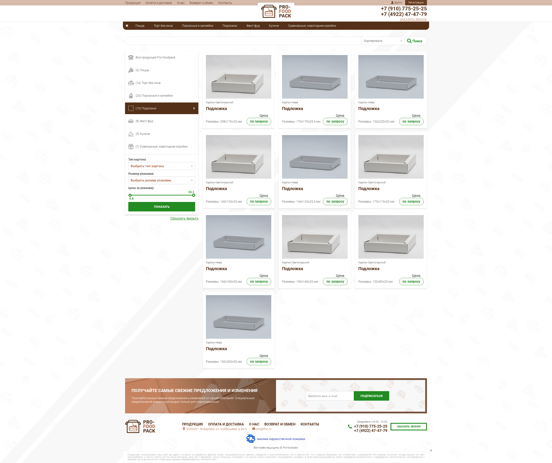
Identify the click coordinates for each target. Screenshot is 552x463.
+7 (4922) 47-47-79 (404, 14)
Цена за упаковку (141, 188)
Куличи (274, 25)
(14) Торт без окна (148, 83)
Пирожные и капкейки (197, 25)
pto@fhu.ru (263, 429)
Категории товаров (128, 25)
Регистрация (416, 2)
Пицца (139, 25)
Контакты (225, 3)
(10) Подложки (146, 108)
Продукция (133, 3)
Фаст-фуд (253, 25)
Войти (398, 2)
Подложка (216, 108)
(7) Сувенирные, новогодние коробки (162, 146)
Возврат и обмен (201, 3)
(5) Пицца (142, 70)
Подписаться (372, 396)
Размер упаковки (141, 173)
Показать (162, 206)
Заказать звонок (413, 19)
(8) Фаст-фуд (144, 121)
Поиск (417, 41)
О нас (181, 3)
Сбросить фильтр (184, 218)
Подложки (230, 25)
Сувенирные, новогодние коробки (312, 25)
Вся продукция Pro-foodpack (156, 57)
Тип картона (137, 159)
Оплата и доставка (159, 3)
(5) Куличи (143, 133)
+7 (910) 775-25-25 (404, 8)
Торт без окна (163, 25)
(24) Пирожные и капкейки (154, 95)
